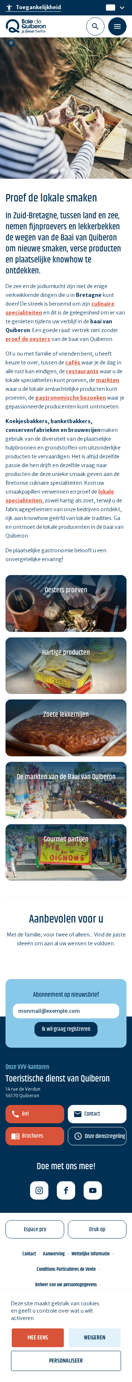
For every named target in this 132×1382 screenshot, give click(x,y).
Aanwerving (54, 1254)
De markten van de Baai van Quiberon (66, 777)
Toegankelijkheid (33, 7)
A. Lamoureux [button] (11, 43)
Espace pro (35, 1229)
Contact (92, 1114)
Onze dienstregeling (105, 1136)
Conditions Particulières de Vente (66, 1269)
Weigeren (94, 1337)
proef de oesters (28, 339)
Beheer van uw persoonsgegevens (66, 1285)
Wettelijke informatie (91, 1254)
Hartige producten (66, 652)
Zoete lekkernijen (66, 714)
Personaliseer (66, 1360)
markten (107, 380)
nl (109, 7)
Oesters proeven (66, 590)
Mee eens (37, 1337)
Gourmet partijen (66, 839)
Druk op (97, 1229)
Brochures (32, 1136)
